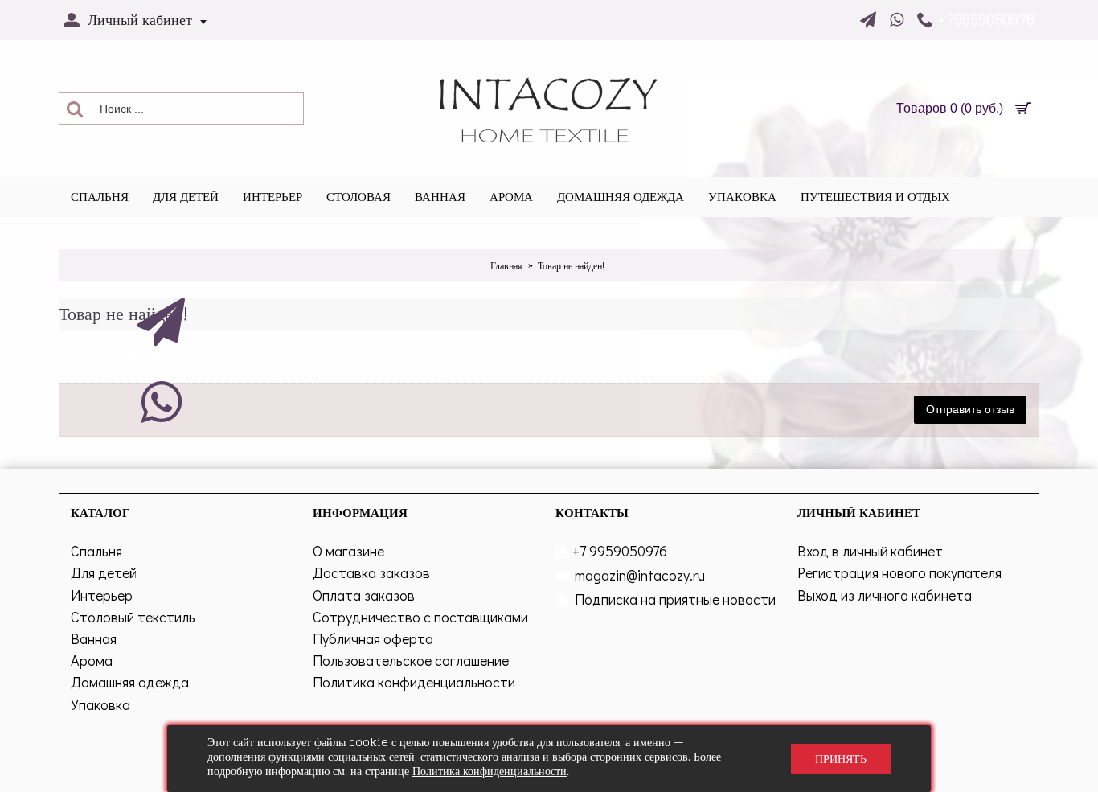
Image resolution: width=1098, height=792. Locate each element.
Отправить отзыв (970, 409)
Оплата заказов (364, 595)
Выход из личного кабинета (884, 595)
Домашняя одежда (130, 681)
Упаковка (100, 704)
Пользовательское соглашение (411, 660)
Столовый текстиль (133, 616)
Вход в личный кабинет (870, 550)
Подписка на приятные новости (675, 599)
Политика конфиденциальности (414, 681)
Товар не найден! (571, 265)
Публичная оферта (373, 638)
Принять (841, 759)
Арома (92, 660)
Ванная (94, 638)
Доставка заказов (371, 572)
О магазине (348, 550)
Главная (506, 265)
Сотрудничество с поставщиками (420, 616)
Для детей (104, 572)
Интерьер (102, 595)
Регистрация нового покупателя (899, 572)
